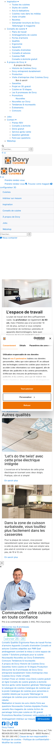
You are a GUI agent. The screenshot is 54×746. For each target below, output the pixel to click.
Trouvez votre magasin (38, 184)
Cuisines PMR (18, 56)
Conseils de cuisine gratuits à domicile (28, 682)
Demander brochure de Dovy (26, 22)
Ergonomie (17, 44)
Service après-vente (21, 132)
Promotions (17, 95)
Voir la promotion (10, 411)
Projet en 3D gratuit (21, 86)
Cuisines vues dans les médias (26, 13)
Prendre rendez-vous (14, 180)
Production (17, 74)
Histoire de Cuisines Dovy (24, 68)
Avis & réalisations (20, 10)
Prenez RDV (17, 122)
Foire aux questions (21, 138)
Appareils (16, 47)
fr (2, 152)
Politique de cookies (11, 739)
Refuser (27, 405)
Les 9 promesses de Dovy (24, 92)
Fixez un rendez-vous (20, 679)
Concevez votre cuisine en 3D (36, 715)
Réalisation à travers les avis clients (19, 703)
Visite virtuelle (18, 16)
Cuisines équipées (32, 706)
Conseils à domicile (21, 125)
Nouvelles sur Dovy (21, 101)
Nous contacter (9, 237)
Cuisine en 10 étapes (22, 89)
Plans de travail (19, 32)
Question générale (20, 135)
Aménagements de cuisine (24, 35)
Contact (11, 119)
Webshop (11, 141)
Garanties (16, 83)
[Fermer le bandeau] (50, 338)
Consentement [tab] (9, 345)
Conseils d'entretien (21, 50)
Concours (16, 110)
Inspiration (12, 1)
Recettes (16, 19)
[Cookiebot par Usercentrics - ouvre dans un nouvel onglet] (34, 338)
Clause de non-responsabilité (33, 736)
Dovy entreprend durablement (26, 71)
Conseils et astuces (21, 53)
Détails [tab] (23, 345)
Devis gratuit (18, 129)
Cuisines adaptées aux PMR (23, 648)
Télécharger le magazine (23, 25)
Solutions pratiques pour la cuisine (27, 654)
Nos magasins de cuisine (21, 709)
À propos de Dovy (16, 62)
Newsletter (45, 719)
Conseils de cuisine (16, 29)
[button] (7, 192)
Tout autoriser (27, 389)
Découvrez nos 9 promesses (15, 627)
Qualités (16, 41)
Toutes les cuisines (21, 4)
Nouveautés (7, 657)
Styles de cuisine (20, 7)
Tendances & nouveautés (24, 104)
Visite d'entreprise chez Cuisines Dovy (30, 77)
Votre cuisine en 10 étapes (24, 666)
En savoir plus (11, 480)
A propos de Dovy (10, 663)
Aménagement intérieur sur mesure (18, 719)
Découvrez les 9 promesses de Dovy (19, 669)
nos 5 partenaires (18, 358)
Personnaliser (25, 397)
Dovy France (8, 727)
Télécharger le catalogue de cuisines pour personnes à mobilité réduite (25, 697)
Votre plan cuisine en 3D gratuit (28, 712)
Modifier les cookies (11, 742)
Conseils (13, 256)
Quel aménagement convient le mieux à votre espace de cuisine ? (26, 651)
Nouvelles (20, 98)
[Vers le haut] (2, 563)
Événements (17, 107)
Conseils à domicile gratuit (24, 59)
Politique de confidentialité (36, 739)
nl (5, 152)
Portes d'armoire (20, 38)
